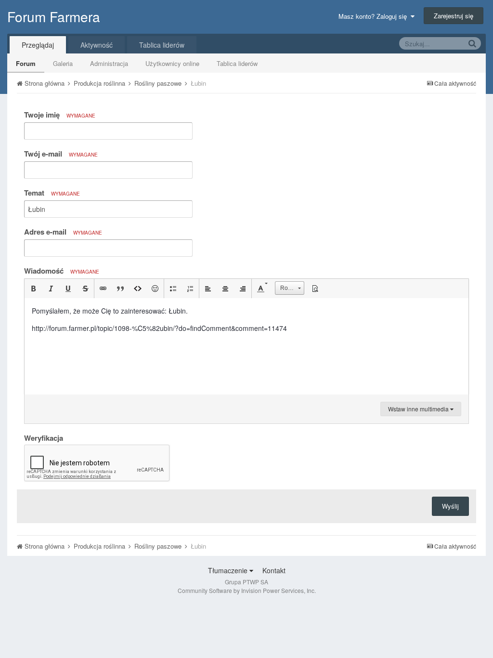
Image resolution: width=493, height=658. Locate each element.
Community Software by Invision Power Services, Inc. (247, 590)
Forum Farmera (53, 16)
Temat (52, 192)
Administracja (109, 63)
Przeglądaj (38, 45)
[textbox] (246, 346)
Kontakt (273, 570)
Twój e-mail (61, 153)
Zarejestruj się (453, 15)
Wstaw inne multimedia (419, 409)
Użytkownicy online (172, 63)
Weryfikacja (43, 437)
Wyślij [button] (450, 506)
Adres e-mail (63, 231)
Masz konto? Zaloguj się (374, 16)
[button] (33, 288)
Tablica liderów (237, 63)
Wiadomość (61, 270)
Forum (26, 63)
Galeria (63, 63)
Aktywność (96, 45)
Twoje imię (59, 114)
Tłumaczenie (228, 570)
